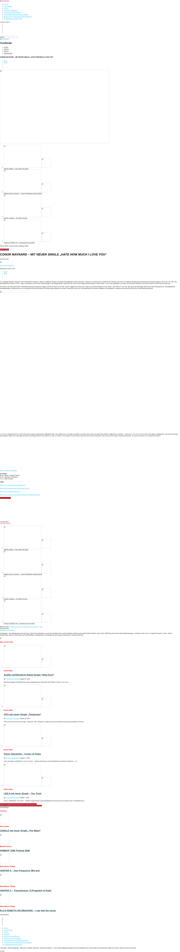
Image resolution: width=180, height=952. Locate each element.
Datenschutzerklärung (12, 936)
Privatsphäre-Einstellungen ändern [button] (16, 15)
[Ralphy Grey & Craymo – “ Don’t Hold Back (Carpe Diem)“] (27, 192)
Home (6, 4)
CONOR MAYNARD (16, 627)
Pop (32, 627)
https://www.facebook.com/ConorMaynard (12, 485)
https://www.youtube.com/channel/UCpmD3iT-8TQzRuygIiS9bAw (20, 495)
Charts (6, 8)
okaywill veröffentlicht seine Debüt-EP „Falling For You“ (18, 804)
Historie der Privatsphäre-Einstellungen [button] (18, 17)
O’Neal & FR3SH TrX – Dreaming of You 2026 (19, 243)
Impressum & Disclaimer (12, 12)
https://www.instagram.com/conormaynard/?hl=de (15, 488)
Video (40, 627)
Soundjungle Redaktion (7, 265)
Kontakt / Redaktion (11, 10)
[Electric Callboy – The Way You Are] (27, 216)
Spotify (36, 627)
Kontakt (6, 934)
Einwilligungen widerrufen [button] (13, 19)
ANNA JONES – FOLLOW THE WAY (16, 169)
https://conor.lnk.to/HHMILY (8, 470)
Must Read (27, 627)
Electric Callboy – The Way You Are (15, 218)
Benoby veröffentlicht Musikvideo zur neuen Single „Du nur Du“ (21, 805)
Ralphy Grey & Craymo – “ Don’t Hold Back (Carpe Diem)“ (23, 193)
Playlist (6, 49)
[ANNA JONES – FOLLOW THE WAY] (27, 167)
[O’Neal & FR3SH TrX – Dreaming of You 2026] (27, 241)
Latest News (8, 6)
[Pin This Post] (92, 66)
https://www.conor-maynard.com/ (10, 491)
